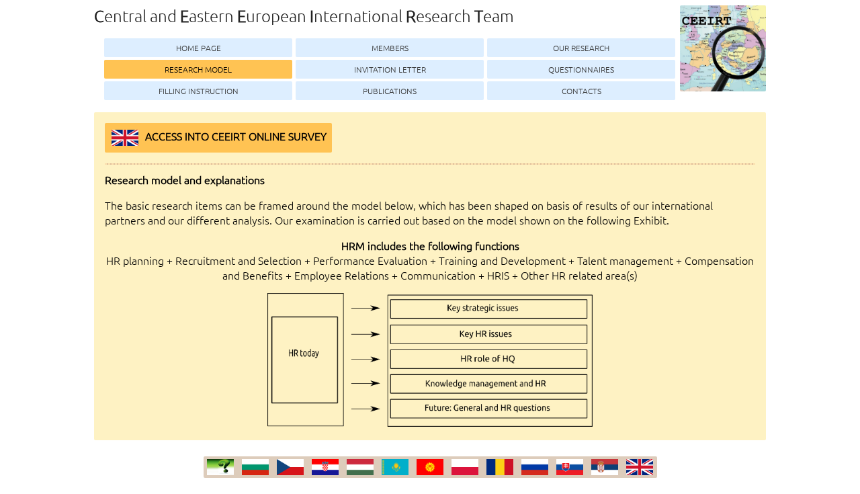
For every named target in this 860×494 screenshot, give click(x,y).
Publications (390, 90)
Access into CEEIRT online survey (236, 135)
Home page (198, 47)
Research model (198, 69)
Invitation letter (390, 69)
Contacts (581, 90)
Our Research (581, 47)
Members (390, 47)
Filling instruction (199, 90)
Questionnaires (581, 69)
